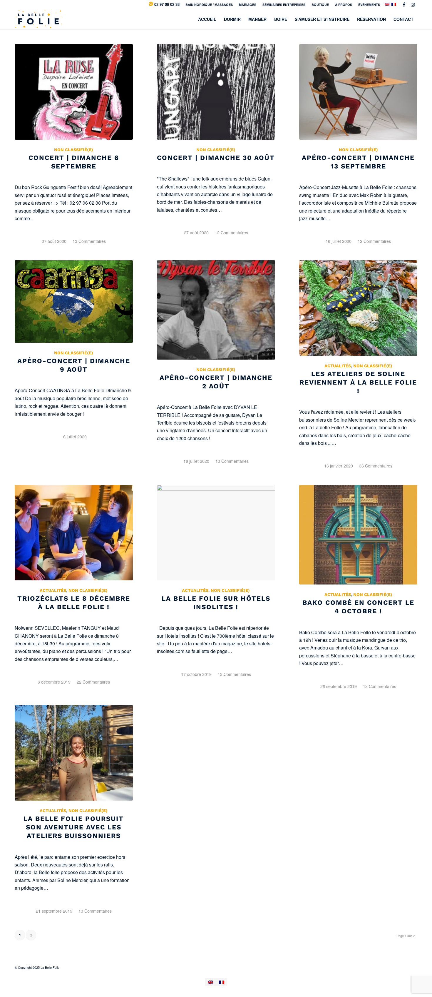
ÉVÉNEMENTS (369, 4)
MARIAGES (247, 4)
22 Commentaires (93, 682)
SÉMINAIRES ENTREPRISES (283, 4)
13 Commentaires (89, 241)
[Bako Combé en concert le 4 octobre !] (358, 534)
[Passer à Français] (221, 982)
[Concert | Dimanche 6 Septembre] (74, 92)
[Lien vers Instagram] (412, 4)
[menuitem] (209, 4)
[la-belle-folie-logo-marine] (38, 19)
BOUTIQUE (320, 4)
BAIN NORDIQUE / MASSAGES (209, 4)
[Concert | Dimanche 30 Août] (216, 92)
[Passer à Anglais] (210, 982)
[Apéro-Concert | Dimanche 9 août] (74, 301)
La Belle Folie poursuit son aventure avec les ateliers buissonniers (74, 827)
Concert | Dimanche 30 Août (216, 157)
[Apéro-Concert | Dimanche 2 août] (216, 310)
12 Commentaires (231, 232)
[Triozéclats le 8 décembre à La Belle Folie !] (74, 532)
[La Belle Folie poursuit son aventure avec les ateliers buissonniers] (74, 753)
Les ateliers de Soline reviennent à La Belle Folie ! (358, 382)
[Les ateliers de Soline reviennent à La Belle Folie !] (358, 308)
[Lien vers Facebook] (404, 4)
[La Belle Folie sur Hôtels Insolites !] (216, 532)
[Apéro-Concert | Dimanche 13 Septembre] (358, 92)
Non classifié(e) (73, 149)
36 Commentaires (375, 465)
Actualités (337, 365)
